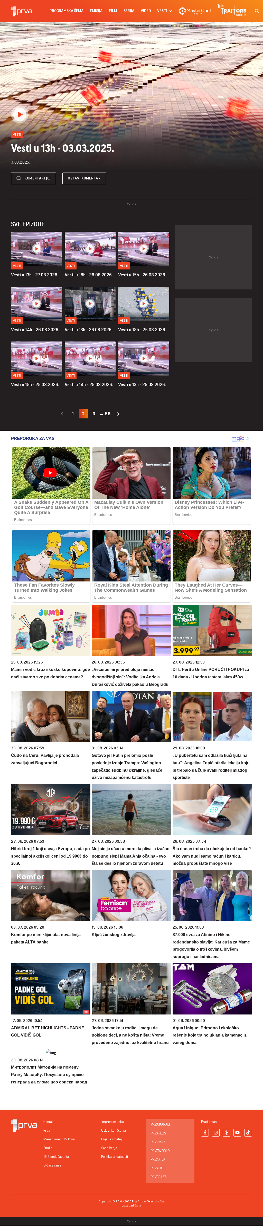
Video (146, 11)
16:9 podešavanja (56, 1157)
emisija (96, 11)
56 (108, 413)
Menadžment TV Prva (59, 1139)
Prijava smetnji (112, 1139)
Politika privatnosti (114, 1157)
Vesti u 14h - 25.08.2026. (89, 384)
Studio (47, 1148)
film (113, 11)
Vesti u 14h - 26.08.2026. (35, 329)
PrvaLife (158, 1168)
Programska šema (66, 11)
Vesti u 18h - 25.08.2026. (142, 329)
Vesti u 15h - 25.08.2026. (35, 384)
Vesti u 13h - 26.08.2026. (88, 329)
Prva (46, 1130)
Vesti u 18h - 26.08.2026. (89, 275)
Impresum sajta (112, 1122)
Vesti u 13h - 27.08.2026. (34, 275)
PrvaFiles (158, 1177)
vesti (162, 11)
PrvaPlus (158, 1133)
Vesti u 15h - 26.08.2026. (142, 275)
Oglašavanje (52, 1165)
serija (129, 11)
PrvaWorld (160, 1151)
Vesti (17, 266)
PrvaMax (158, 1142)
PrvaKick (158, 1159)
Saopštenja (109, 1148)
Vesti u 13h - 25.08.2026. (142, 384)
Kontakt (49, 1122)
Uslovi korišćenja (113, 1130)
